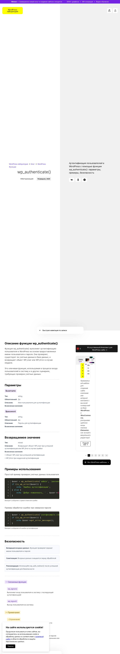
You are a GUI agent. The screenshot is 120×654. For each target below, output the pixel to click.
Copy (56, 480)
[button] (71, 180)
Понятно (10, 646)
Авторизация (27, 179)
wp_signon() (12, 589)
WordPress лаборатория (18, 164)
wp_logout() (12, 601)
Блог (33, 164)
